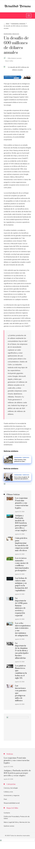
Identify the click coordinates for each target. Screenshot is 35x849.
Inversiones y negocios (11, 33)
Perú (5, 799)
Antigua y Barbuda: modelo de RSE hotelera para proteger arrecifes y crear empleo (21, 523)
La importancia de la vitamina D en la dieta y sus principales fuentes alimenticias (21, 650)
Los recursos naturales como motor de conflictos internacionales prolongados (22, 564)
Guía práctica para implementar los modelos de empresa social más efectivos (21, 544)
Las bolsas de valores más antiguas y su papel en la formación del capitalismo (21, 584)
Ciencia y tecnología (11, 788)
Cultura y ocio (8, 792)
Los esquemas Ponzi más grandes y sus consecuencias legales (21, 503)
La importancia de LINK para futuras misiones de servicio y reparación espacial (21, 607)
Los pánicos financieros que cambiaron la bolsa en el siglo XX (21, 672)
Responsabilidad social (12, 803)
